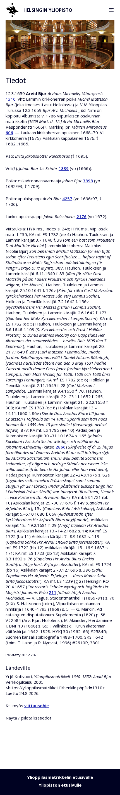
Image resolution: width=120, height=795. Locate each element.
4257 (67, 198)
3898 (88, 180)
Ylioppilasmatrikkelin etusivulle (60, 777)
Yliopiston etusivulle (60, 785)
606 (9, 132)
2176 (81, 216)
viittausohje (36, 705)
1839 (64, 168)
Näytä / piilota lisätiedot (28, 718)
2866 (61, 447)
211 (52, 592)
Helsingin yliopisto (47, 10)
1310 (11, 99)
